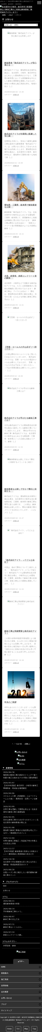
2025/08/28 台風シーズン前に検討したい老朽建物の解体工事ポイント (20, 872)
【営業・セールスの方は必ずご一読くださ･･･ (20, 348)
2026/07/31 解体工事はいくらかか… (12, 925)
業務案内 (4, 973)
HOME (4, 15)
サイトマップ (6, 1010)
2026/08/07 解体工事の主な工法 (11, 917)
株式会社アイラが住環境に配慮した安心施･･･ (20, 135)
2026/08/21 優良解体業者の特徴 (11, 902)
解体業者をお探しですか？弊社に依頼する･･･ (20, 490)
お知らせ (16, 94)
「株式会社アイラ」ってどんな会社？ (19, 561)
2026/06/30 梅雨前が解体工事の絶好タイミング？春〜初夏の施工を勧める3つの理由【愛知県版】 (20, 775)
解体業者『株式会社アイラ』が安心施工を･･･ (20, 64)
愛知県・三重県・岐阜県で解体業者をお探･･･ (20, 206)
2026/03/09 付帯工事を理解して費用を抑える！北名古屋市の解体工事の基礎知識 (20, 809)
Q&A (4, 886)
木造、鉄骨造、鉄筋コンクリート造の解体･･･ (20, 277)
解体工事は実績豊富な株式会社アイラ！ (20, 632)
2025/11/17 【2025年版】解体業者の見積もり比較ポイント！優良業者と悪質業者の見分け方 (20, 851)
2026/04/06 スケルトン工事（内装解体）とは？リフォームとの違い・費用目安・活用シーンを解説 (20, 797)
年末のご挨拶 (10, 702)
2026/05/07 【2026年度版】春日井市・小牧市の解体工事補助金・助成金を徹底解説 (20, 785)
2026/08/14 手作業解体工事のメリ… (12, 910)
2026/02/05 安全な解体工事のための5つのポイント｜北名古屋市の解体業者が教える (20, 820)
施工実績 (4, 979)
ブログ (10, 15)
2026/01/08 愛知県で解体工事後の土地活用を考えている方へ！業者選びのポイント (20, 830)
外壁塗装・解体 (9, 946)
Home (9, 1029)
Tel (18, 1029)
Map (26, 1029)
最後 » (27, 744)
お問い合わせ (6, 998)
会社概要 (4, 992)
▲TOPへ (21, 961)
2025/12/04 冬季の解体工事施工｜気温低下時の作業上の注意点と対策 (20, 841)
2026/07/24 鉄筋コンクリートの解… (12, 933)
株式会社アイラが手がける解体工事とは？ (20, 419)
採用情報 (4, 985)
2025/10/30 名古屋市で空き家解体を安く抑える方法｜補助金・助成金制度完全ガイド (20, 862)
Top (34, 1029)
